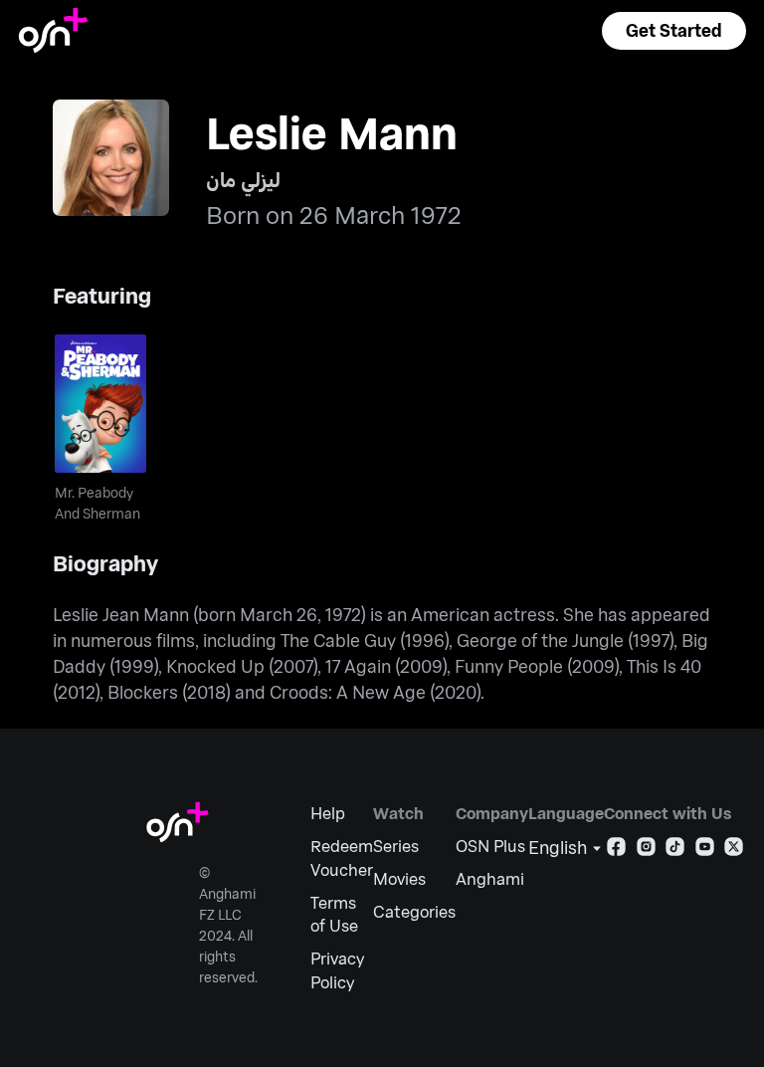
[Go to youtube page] (704, 850)
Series (396, 845)
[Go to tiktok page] (675, 850)
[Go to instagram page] (646, 850)
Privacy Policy (337, 970)
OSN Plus (490, 845)
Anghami (490, 878)
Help (327, 812)
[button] (673, 31)
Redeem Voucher (341, 857)
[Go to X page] (733, 850)
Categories (414, 911)
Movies (399, 878)
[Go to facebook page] (616, 850)
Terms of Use (334, 914)
